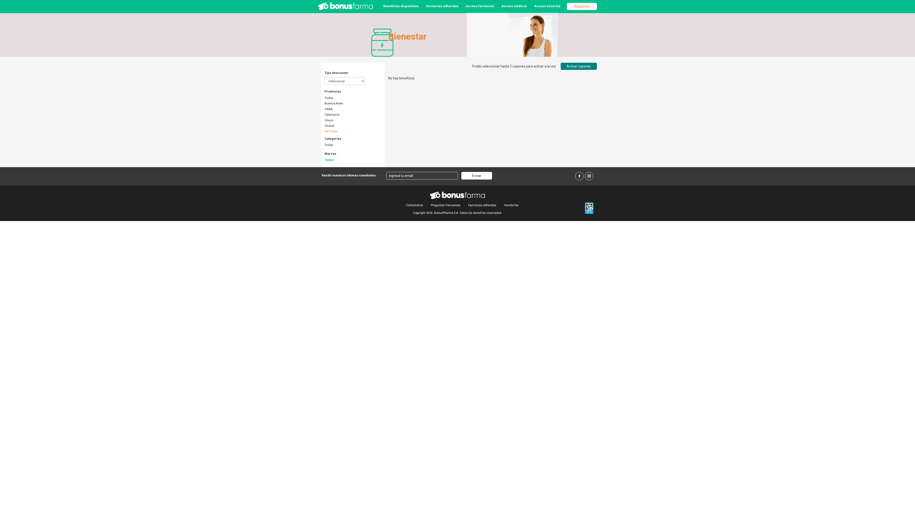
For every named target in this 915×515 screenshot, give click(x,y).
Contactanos (414, 205)
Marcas (330, 153)
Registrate (582, 6)
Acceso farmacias (480, 6)
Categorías (333, 138)
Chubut (329, 126)
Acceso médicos (514, 6)
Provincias (333, 91)
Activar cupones (579, 66)
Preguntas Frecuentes (445, 205)
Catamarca (332, 114)
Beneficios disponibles (401, 6)
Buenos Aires (334, 103)
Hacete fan (511, 205)
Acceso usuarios (547, 6)
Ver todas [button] (331, 131)
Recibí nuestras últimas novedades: (349, 175)
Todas (329, 98)
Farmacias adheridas (442, 6)
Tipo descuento (336, 73)
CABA (329, 109)
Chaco (329, 120)
